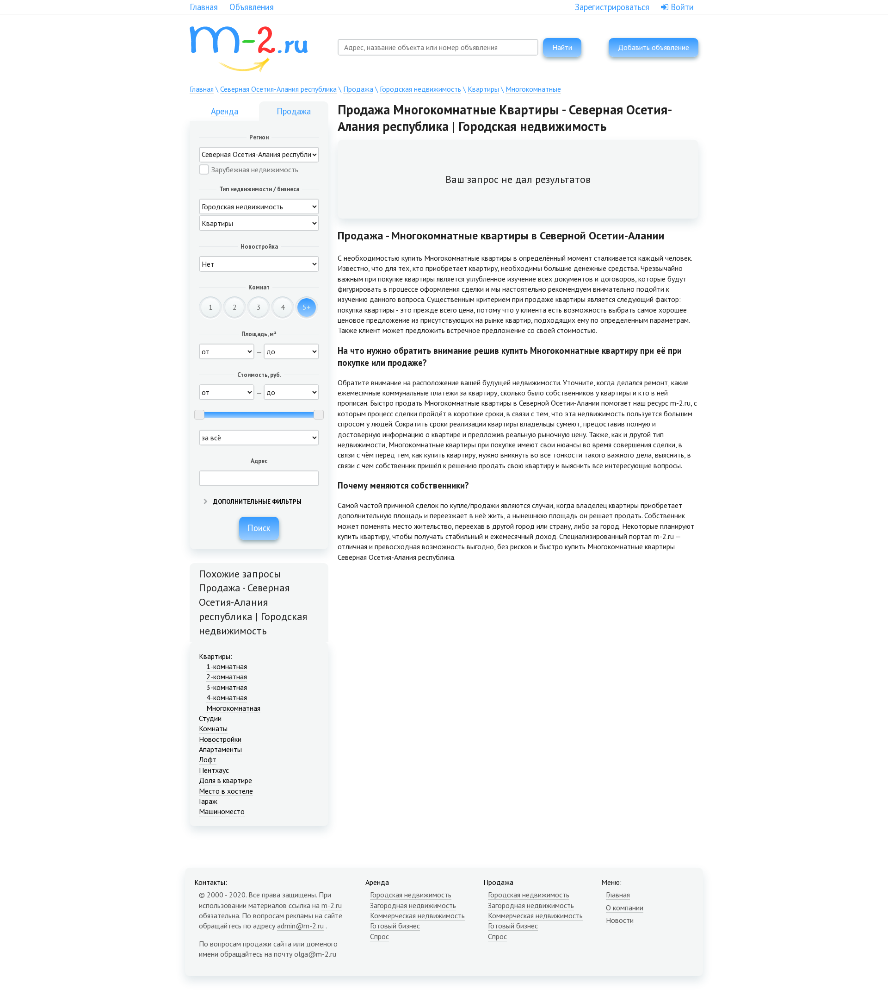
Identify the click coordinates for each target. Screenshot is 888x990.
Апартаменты (220, 749)
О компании (624, 907)
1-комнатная (226, 666)
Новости (620, 920)
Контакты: (210, 882)
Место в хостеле (226, 791)
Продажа (358, 89)
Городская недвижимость (420, 89)
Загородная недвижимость (413, 905)
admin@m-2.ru (300, 925)
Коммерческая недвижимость (417, 915)
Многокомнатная (233, 708)
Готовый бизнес (395, 925)
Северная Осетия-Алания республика (278, 89)
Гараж (208, 801)
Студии (210, 718)
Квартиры (483, 89)
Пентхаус (214, 770)
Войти (681, 7)
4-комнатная (226, 697)
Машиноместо (222, 811)
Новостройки (220, 739)
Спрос (379, 936)
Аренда (224, 111)
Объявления (251, 7)
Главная (204, 7)
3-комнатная (226, 687)
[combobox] (438, 47)
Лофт (207, 759)
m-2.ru (331, 905)
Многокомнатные (533, 89)
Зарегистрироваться (612, 7)
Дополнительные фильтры (257, 502)
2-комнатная (226, 676)
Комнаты (213, 728)
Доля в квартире (225, 780)
